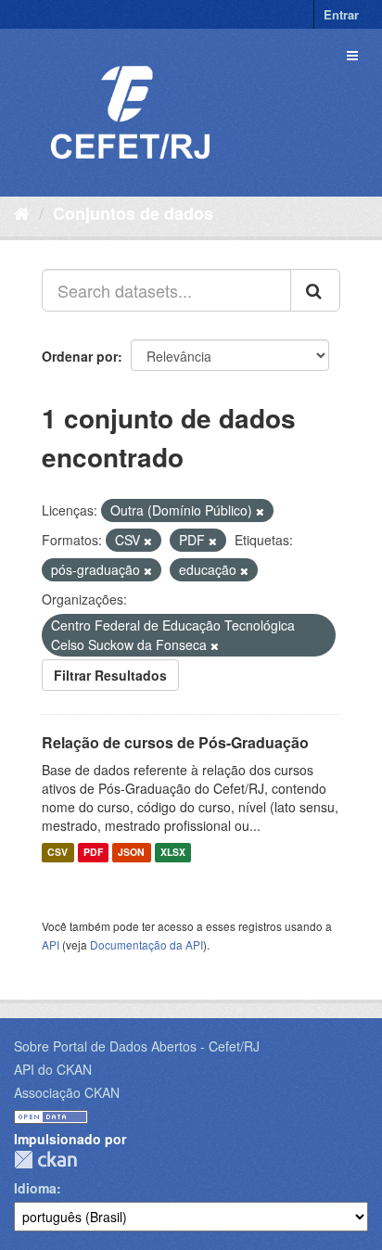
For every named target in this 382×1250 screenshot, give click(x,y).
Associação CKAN (67, 1092)
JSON (131, 853)
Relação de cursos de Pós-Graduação (175, 742)
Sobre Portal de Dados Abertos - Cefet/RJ (137, 1046)
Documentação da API (146, 944)
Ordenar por (80, 356)
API (50, 944)
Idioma (35, 1188)
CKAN (45, 1159)
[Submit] (315, 290)
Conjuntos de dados (133, 213)
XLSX (172, 853)
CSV (57, 853)
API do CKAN (53, 1069)
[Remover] (260, 511)
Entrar (341, 14)
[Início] (22, 212)
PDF (93, 853)
